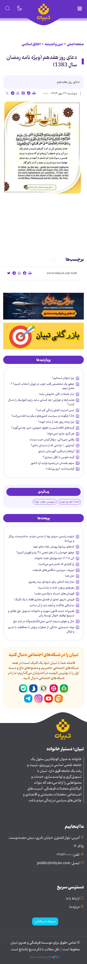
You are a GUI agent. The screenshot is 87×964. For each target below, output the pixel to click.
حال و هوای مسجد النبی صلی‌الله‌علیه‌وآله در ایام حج (43, 621)
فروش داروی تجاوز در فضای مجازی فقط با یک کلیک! (44, 599)
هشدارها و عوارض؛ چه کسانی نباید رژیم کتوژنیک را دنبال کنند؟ (41, 402)
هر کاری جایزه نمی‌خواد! (60, 433)
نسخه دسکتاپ (45, 921)
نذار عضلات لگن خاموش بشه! (56, 394)
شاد (64, 688)
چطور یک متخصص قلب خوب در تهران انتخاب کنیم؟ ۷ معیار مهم (42, 386)
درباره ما (74, 907)
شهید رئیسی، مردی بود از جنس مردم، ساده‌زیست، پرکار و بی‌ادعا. (41, 538)
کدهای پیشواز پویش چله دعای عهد (53, 546)
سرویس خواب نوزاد (45, 501)
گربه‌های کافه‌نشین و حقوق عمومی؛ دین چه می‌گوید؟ (42, 427)
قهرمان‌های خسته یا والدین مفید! (54, 593)
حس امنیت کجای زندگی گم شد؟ (55, 410)
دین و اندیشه (54, 44)
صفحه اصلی (75, 44)
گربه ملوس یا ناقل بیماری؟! (58, 457)
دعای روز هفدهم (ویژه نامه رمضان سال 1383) (41, 61)
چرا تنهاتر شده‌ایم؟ (63, 378)
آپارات (53, 688)
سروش (33, 688)
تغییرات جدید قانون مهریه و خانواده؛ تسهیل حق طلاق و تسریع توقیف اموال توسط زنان (41, 613)
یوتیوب (48, 698)
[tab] (43, 360)
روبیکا (43, 688)
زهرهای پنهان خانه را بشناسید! (56, 587)
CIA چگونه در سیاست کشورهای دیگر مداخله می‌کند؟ (42, 416)
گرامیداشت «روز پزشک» (60, 468)
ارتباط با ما (73, 898)
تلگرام (28, 698)
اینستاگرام (38, 698)
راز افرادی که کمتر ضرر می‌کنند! (56, 564)
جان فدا (69, 576)
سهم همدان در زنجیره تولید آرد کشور (52, 463)
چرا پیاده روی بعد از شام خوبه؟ (56, 421)
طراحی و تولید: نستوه (41, 957)
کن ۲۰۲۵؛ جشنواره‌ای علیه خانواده (54, 558)
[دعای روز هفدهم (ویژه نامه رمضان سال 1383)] (43, 147)
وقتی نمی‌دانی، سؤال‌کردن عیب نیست (52, 439)
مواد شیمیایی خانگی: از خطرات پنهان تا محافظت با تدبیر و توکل (41, 629)
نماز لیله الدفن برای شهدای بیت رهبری (51, 581)
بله (23, 688)
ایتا (58, 698)
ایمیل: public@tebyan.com (58, 863)
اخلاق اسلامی (31, 44)
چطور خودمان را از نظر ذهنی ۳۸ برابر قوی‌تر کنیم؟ (45, 552)
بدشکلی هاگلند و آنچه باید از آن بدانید (51, 605)
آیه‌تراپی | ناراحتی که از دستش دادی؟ (52, 445)
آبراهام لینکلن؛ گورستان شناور (56, 451)
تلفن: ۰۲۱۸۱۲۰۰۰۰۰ (68, 854)
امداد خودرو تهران (69, 501)
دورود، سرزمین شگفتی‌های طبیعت (53, 570)
